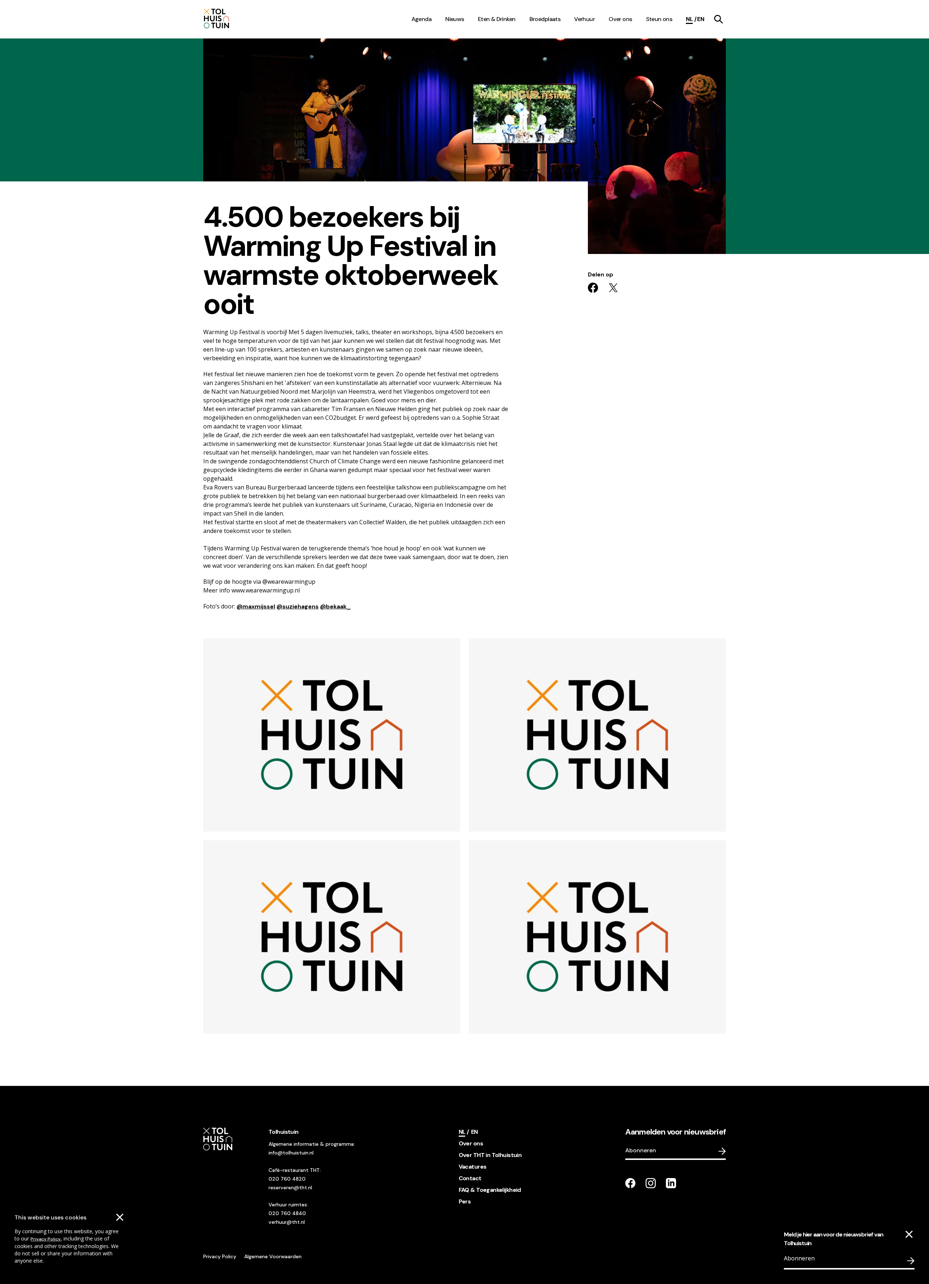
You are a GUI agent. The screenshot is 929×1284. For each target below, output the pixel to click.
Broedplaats (545, 19)
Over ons (620, 19)
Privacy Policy (45, 1239)
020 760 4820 (287, 1179)
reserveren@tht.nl (290, 1187)
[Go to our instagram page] (651, 1183)
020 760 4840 (287, 1213)
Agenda (422, 19)
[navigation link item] (718, 19)
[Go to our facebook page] (630, 1183)
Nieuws (454, 19)
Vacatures (473, 1166)
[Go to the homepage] (235, 19)
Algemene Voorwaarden (273, 1256)
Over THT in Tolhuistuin (490, 1155)
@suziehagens (298, 606)
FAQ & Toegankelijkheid (490, 1190)
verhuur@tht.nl (287, 1222)
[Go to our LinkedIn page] (671, 1183)
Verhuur (584, 19)
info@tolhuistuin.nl (291, 1152)
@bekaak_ (335, 606)
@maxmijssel (256, 606)
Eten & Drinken (497, 19)
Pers (465, 1201)
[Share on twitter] (613, 288)
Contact (470, 1178)
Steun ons (659, 19)
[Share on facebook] (593, 288)
